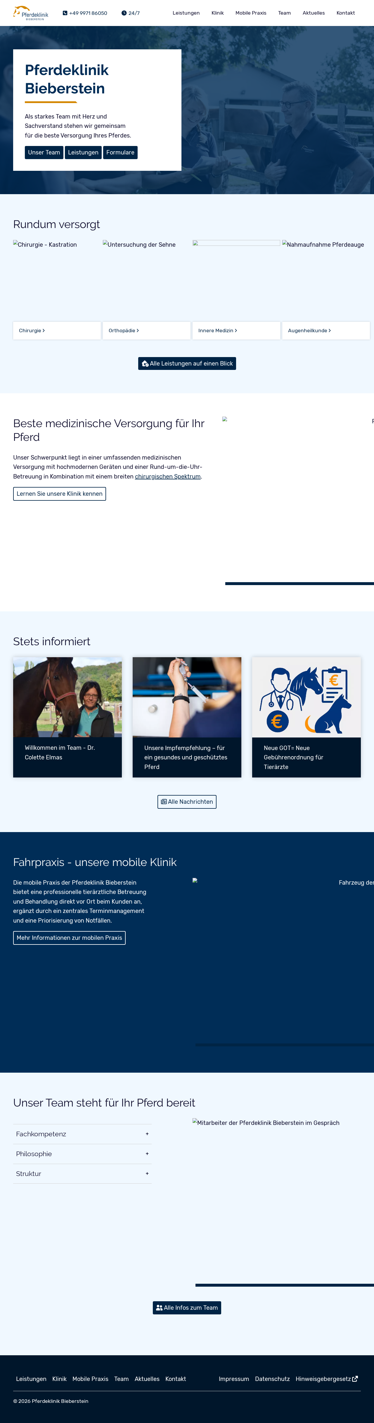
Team (284, 13)
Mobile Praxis (251, 13)
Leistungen (186, 13)
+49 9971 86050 (87, 13)
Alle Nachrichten (190, 801)
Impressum (234, 1378)
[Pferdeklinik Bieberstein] (30, 13)
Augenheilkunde (307, 330)
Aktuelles (314, 13)
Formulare (120, 152)
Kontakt (346, 13)
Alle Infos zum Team (191, 1307)
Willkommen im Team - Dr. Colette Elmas (60, 752)
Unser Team (44, 152)
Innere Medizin (215, 330)
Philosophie (34, 1154)
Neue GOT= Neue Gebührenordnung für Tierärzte (293, 757)
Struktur (28, 1173)
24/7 (133, 13)
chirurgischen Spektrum (168, 476)
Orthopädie (122, 330)
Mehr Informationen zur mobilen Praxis (69, 937)
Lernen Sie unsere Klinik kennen (60, 493)
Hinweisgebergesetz (323, 1378)
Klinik (218, 13)
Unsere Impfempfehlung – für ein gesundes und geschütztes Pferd (185, 757)
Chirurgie (30, 330)
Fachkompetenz (41, 1134)
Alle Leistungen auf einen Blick (191, 363)
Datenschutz (272, 1378)
